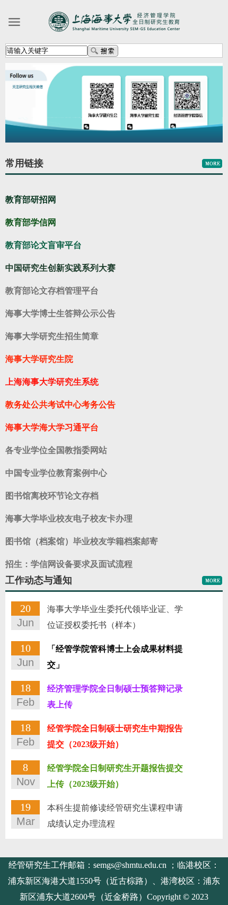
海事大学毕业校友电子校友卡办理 (69, 518)
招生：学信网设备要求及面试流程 (69, 564)
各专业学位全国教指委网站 (56, 450)
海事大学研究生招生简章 (52, 336)
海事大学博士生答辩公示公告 (60, 313)
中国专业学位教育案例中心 (56, 472)
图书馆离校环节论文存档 (52, 495)
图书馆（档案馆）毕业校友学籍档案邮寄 (81, 541)
